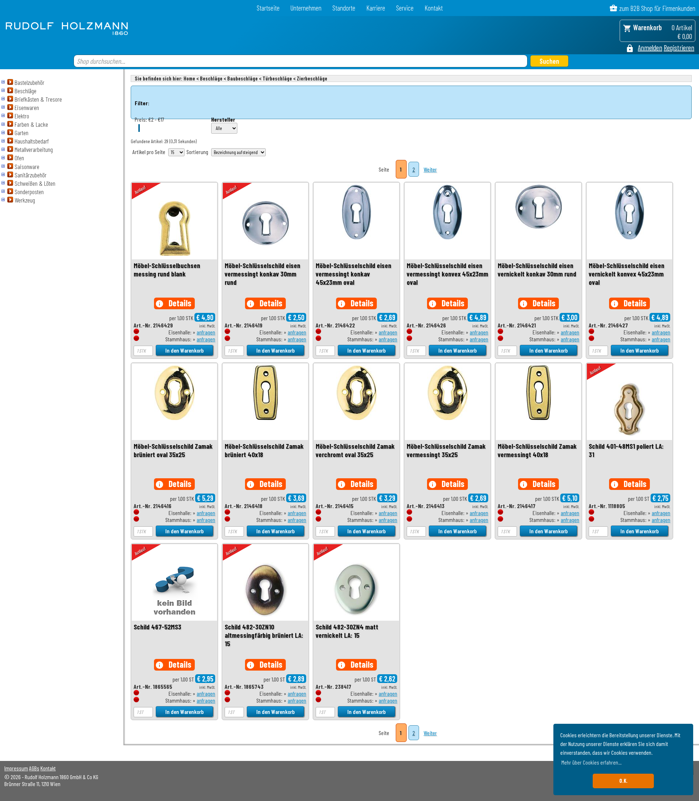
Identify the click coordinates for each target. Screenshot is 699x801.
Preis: (141, 119)
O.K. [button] (623, 781)
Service (405, 8)
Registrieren (679, 47)
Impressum (16, 768)
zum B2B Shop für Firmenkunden (657, 8)
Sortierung (197, 151)
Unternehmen (306, 8)
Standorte (343, 8)
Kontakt (433, 8)
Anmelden (650, 47)
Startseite (268, 8)
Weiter (430, 169)
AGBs (34, 768)
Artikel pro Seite (149, 151)
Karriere (375, 8)
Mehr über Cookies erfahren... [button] (591, 762)
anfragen (206, 332)
